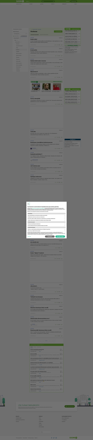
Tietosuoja (29, 236)
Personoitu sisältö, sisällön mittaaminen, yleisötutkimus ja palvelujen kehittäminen (41, 218)
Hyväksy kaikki (60, 236)
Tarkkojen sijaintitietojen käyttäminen (34, 223)
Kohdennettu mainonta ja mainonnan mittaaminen (36, 216)
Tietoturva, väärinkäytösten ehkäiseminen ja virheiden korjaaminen (39, 229)
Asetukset (50, 236)
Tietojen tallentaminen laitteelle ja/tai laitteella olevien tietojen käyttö (39, 220)
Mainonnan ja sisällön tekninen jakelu (34, 230)
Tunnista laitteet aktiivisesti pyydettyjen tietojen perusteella (38, 225)
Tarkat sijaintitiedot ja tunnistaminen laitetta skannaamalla (37, 215)
